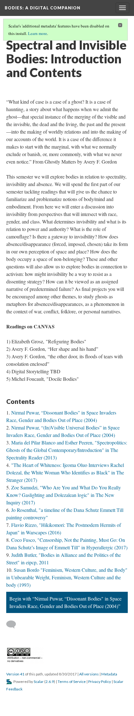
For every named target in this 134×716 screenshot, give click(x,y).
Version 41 (15, 674)
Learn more (37, 33)
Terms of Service (72, 681)
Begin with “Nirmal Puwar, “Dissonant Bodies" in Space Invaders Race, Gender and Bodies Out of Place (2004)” (65, 602)
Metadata (109, 674)
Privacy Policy (99, 681)
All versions (89, 674)
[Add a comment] (14, 624)
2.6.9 (49, 681)
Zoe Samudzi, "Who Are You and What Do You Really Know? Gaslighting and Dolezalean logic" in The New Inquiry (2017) (63, 495)
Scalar (39, 681)
